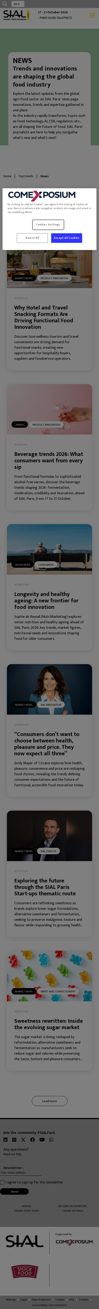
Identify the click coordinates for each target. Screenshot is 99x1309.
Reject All (32, 238)
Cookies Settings (48, 225)
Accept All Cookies (66, 238)
